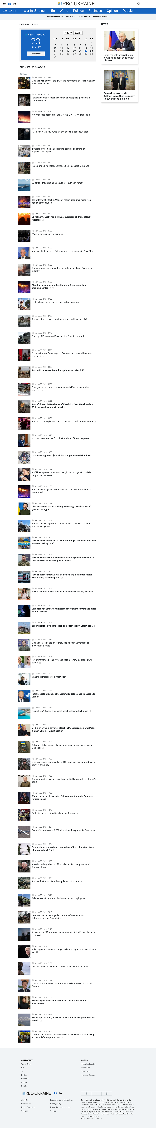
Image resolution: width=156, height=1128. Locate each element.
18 (61, 50)
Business (95, 11)
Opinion (112, 11)
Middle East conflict (55, 16)
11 (61, 47)
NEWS (104, 24)
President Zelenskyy (101, 16)
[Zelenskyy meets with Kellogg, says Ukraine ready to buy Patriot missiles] (119, 80)
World (64, 11)
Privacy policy (55, 1104)
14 (80, 47)
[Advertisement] (119, 144)
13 (74, 47)
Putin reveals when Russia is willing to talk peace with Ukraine (119, 58)
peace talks (71, 16)
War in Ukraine (34, 11)
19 (68, 50)
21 (80, 50)
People (128, 11)
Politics (78, 11)
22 (85, 50)
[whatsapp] (107, 1094)
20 (74, 50)
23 (91, 50)
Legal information (28, 1107)
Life (52, 11)
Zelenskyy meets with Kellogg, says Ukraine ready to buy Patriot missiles (119, 96)
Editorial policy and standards (61, 1100)
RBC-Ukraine (24, 24)
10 (55, 47)
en (9, 4)
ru (14, 4)
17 (55, 50)
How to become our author (60, 1107)
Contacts (53, 1111)
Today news (35, 54)
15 (85, 47)
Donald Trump (84, 16)
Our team (24, 1111)
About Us (24, 1100)
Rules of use (26, 1104)
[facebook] (86, 1094)
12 (68, 47)
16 (91, 47)
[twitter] (96, 1094)
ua (4, 4)
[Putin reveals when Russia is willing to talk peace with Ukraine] (119, 41)
